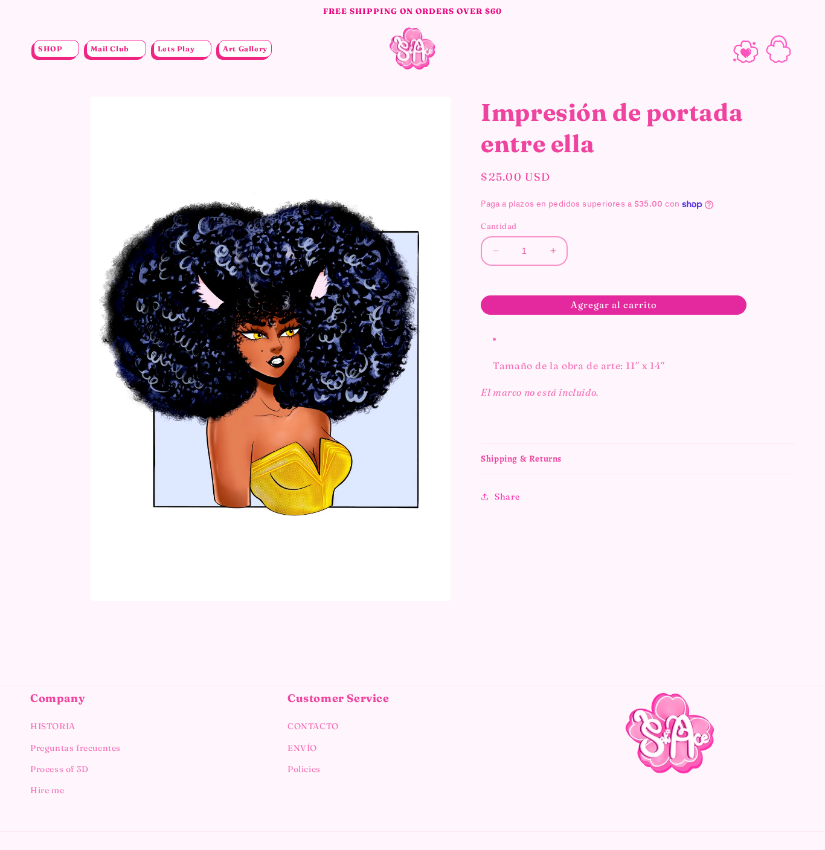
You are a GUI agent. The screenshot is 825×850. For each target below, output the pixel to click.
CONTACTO (313, 726)
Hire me (47, 790)
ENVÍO (302, 747)
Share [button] (507, 496)
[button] (56, 49)
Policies (304, 769)
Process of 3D (59, 769)
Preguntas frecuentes (75, 747)
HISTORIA (52, 726)
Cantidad (498, 226)
